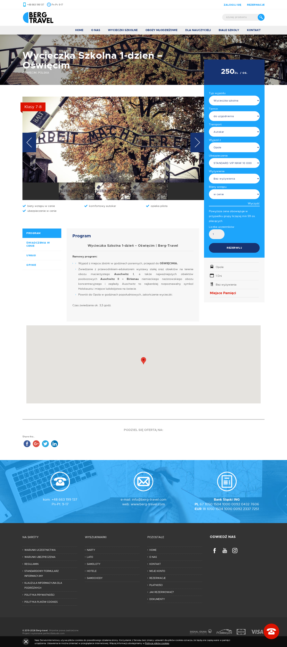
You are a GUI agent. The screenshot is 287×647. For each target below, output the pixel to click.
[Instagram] (235, 550)
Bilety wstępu (217, 187)
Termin (213, 108)
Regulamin (31, 564)
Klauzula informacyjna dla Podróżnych (43, 585)
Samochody (94, 578)
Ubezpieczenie (218, 155)
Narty (91, 550)
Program (33, 233)
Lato (90, 557)
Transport (215, 124)
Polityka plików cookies (41, 601)
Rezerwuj (234, 247)
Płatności (156, 585)
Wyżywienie (217, 171)
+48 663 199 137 (35, 4)
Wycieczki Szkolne (123, 30)
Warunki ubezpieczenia (39, 557)
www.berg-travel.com (148, 504)
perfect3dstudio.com (54, 633)
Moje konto (157, 571)
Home (79, 30)
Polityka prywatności (39, 594)
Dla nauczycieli (198, 30)
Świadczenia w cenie (38, 244)
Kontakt (254, 30)
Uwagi (31, 255)
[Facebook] (214, 550)
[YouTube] (224, 550)
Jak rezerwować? (161, 592)
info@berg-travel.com (149, 499)
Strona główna (43, 17)
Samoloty (93, 564)
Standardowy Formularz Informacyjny (41, 574)
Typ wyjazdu (217, 93)
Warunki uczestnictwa (40, 550)
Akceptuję (25, 641)
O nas (95, 30)
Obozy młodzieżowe (161, 30)
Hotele (92, 571)
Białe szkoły (229, 30)
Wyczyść (254, 203)
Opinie (31, 265)
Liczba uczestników (221, 227)
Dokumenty (157, 599)
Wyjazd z (215, 140)
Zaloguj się (232, 4)
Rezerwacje (256, 4)
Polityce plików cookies (157, 643)
